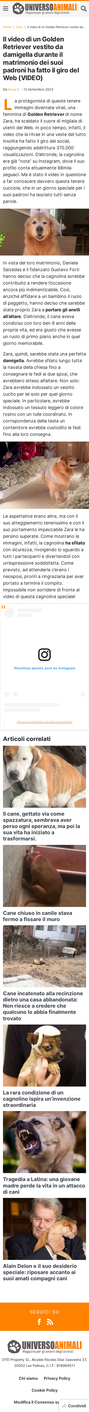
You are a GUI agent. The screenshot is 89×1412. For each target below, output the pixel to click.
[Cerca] (84, 8)
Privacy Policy (57, 1378)
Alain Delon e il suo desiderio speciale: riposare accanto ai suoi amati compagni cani (40, 1272)
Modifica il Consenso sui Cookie (44, 1402)
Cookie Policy (45, 1390)
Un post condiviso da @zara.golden (44, 722)
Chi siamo (28, 1378)
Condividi (77, 1405)
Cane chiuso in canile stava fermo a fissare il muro (37, 916)
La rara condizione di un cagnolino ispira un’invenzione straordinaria (42, 1099)
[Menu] (5, 8)
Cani (19, 27)
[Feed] (50, 1321)
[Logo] (44, 8)
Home (7, 27)
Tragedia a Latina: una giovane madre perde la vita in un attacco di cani (44, 1185)
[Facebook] (39, 1321)
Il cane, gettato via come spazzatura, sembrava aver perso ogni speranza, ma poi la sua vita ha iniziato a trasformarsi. (41, 826)
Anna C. (14, 89)
